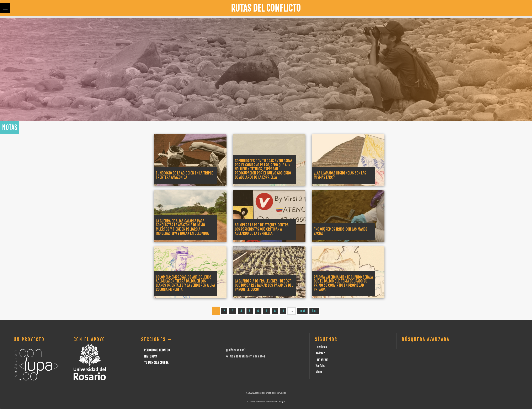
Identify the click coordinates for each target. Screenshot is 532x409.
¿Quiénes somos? (235, 350)
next (302, 311)
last (314, 311)
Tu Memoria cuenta (156, 362)
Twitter (320, 353)
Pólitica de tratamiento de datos (245, 356)
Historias (150, 356)
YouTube (320, 365)
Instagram (322, 359)
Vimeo (319, 372)
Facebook (321, 347)
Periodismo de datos (157, 350)
